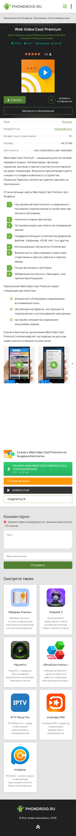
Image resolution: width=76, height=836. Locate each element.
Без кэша (54, 35)
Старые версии (18, 481)
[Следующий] (72, 363)
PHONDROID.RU (27, 6)
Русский (67, 121)
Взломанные (40, 35)
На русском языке (43, 38)
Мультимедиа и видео (60, 18)
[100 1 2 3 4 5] (32, 54)
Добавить (64, 100)
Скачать (16, 100)
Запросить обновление (38, 111)
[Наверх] (38, 827)
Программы (40, 18)
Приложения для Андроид (18, 18)
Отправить (38, 565)
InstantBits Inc (63, 129)
